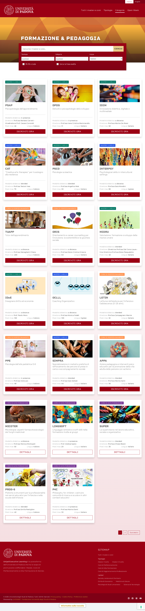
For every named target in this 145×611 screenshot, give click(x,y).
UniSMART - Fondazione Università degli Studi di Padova (34, 599)
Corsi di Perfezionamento (107, 565)
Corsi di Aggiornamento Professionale (112, 571)
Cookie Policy (67, 597)
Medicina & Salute (123, 581)
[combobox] (37, 59)
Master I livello (103, 562)
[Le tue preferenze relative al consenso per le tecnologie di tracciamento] (141, 607)
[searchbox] (38, 58)
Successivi (134, 533)
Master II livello (118, 562)
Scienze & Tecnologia (132, 584)
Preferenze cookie (81, 597)
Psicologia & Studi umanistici (109, 584)
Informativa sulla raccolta (72, 606)
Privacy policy (56, 597)
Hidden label (23, 64)
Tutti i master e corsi (105, 555)
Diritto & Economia (105, 581)
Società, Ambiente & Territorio (109, 578)
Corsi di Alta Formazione (107, 568)
